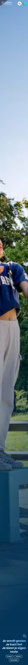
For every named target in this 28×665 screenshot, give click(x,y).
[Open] (25, 3)
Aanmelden (14, 660)
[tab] (12, 333)
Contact (18, 656)
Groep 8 (9, 656)
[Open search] (19, 3)
